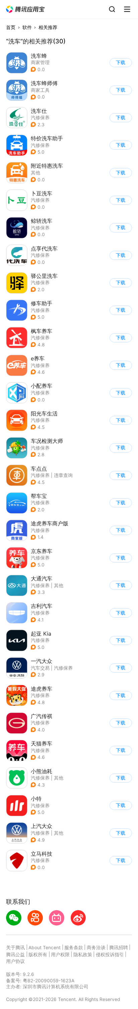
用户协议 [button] (15, 961)
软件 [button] (27, 27)
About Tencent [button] (44, 947)
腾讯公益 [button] (15, 954)
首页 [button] (10, 27)
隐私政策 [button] (82, 954)
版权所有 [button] (37, 954)
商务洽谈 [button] (96, 947)
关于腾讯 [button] (15, 947)
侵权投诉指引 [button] (110, 954)
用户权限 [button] (60, 954)
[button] (25, 9)
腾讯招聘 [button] (118, 947)
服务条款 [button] (73, 947)
